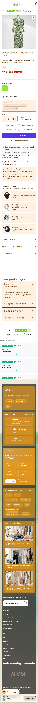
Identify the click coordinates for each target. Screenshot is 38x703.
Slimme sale (25, 514)
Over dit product (8, 240)
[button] (30, 4)
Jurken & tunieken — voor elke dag (12, 62)
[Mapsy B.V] (17, 4)
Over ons (6, 614)
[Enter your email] (25, 603)
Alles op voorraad (14, 60)
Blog (8, 406)
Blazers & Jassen (9, 648)
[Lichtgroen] (5, 88)
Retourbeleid (7, 625)
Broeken (17, 495)
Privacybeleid (7, 628)
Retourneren (7, 254)
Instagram (9, 401)
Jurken (5, 645)
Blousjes (8, 495)
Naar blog (30, 523)
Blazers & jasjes (25, 500)
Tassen (8, 504)
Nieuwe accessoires (12, 509)
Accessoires (17, 504)
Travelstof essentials (12, 514)
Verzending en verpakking (12, 247)
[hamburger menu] (4, 4)
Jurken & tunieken (29, 60)
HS (22, 60)
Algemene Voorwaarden (11, 621)
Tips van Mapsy (20, 401)
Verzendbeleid (8, 618)
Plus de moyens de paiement (19, 141)
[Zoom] (33, 17)
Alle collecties (29, 414)
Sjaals (27, 504)
